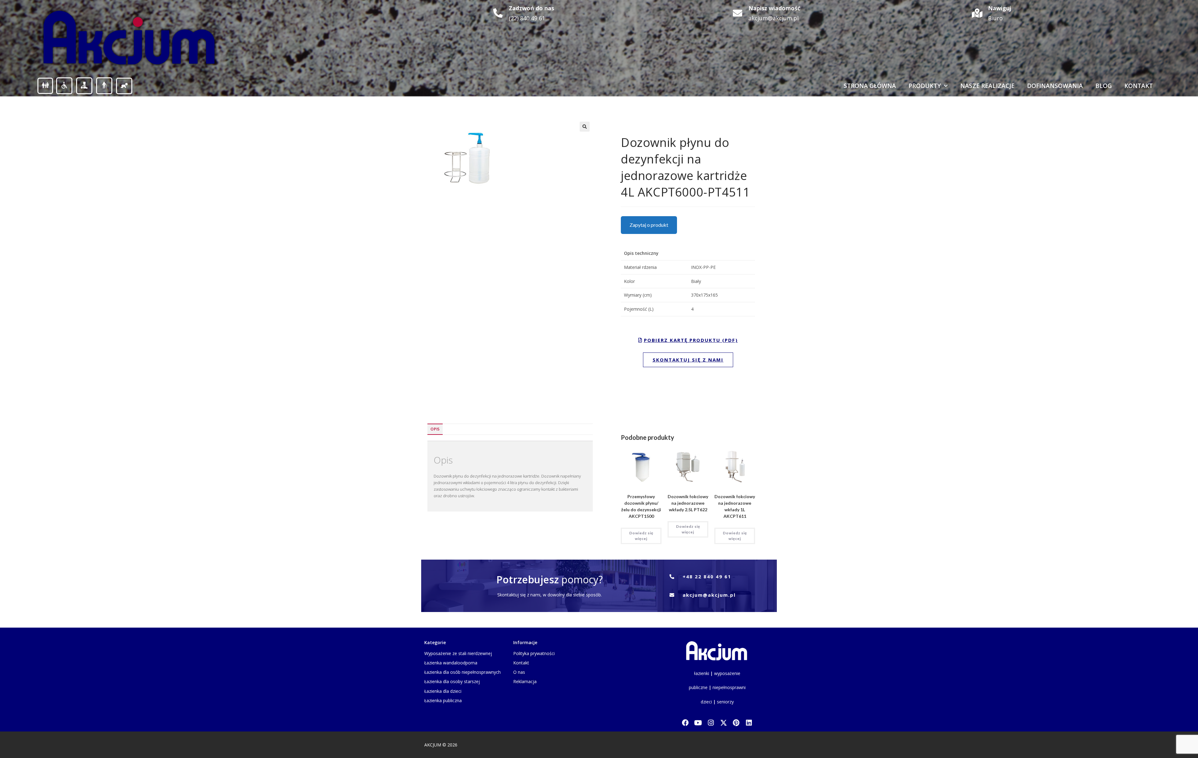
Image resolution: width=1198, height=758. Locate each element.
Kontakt (1138, 86)
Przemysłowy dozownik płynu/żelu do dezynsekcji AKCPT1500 (641, 506)
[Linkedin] (749, 723)
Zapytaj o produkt (649, 225)
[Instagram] (711, 723)
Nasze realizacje (987, 86)
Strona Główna (870, 86)
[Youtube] (698, 723)
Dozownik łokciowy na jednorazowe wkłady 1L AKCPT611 (734, 506)
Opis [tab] (435, 429)
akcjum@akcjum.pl (773, 18)
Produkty (924, 86)
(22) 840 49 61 (527, 18)
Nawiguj (999, 8)
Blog (1103, 86)
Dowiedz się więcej (641, 536)
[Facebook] (685, 723)
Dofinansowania (1055, 86)
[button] (585, 127)
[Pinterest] (736, 723)
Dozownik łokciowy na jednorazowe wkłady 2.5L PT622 (688, 503)
